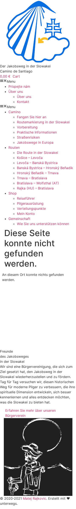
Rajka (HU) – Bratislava (35, 188)
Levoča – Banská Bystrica (37, 163)
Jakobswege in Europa (35, 142)
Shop (12, 193)
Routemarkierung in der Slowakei (43, 122)
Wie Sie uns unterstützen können (43, 224)
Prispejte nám (19, 86)
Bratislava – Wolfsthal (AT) (38, 183)
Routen (14, 147)
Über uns (15, 91)
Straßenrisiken (28, 137)
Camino (14, 112)
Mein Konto (26, 213)
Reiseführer (26, 198)
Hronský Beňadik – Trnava (37, 173)
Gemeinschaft (19, 219)
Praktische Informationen (37, 132)
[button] (38, 81)
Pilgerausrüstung (30, 203)
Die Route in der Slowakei (37, 152)
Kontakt (23, 102)
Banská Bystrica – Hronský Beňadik (45, 168)
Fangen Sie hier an (31, 117)
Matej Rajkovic (34, 498)
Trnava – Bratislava (32, 178)
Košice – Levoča (30, 158)
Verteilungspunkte (31, 208)
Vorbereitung (27, 127)
